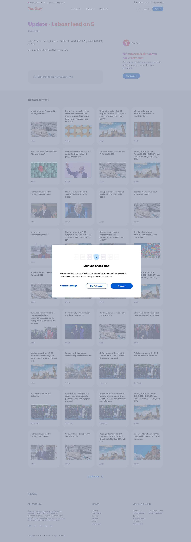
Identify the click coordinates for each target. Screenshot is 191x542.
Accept (121, 286)
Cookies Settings (68, 286)
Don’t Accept (96, 286)
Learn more (107, 276)
